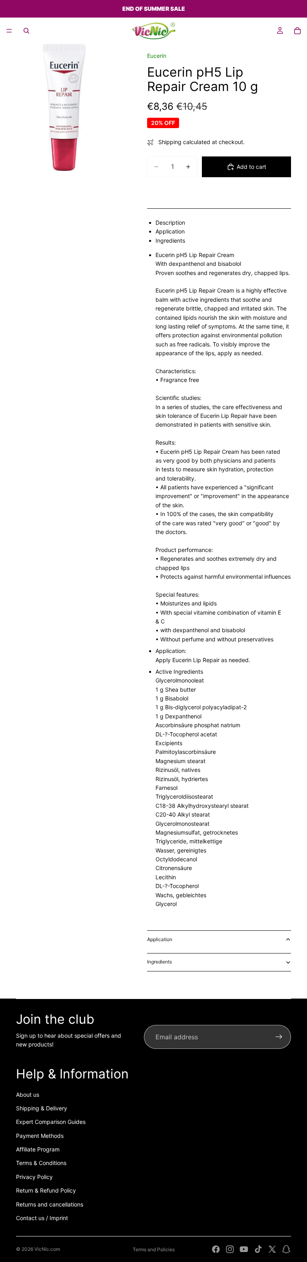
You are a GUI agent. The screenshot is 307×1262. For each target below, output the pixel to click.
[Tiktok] (258, 1249)
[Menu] (9, 31)
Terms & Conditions (41, 1162)
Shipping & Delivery (41, 1108)
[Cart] (297, 31)
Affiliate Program (38, 1149)
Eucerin (156, 55)
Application (159, 939)
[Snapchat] (286, 1249)
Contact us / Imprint (42, 1218)
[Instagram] (230, 1249)
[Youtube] (244, 1249)
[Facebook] (216, 1249)
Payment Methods (40, 1135)
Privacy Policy (34, 1176)
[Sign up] (279, 1037)
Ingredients (159, 962)
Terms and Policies (154, 1249)
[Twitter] (272, 1249)
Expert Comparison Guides (51, 1121)
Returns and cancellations (49, 1204)
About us (27, 1094)
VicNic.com (47, 1249)
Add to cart (251, 166)
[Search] (26, 31)
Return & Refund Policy (46, 1190)
